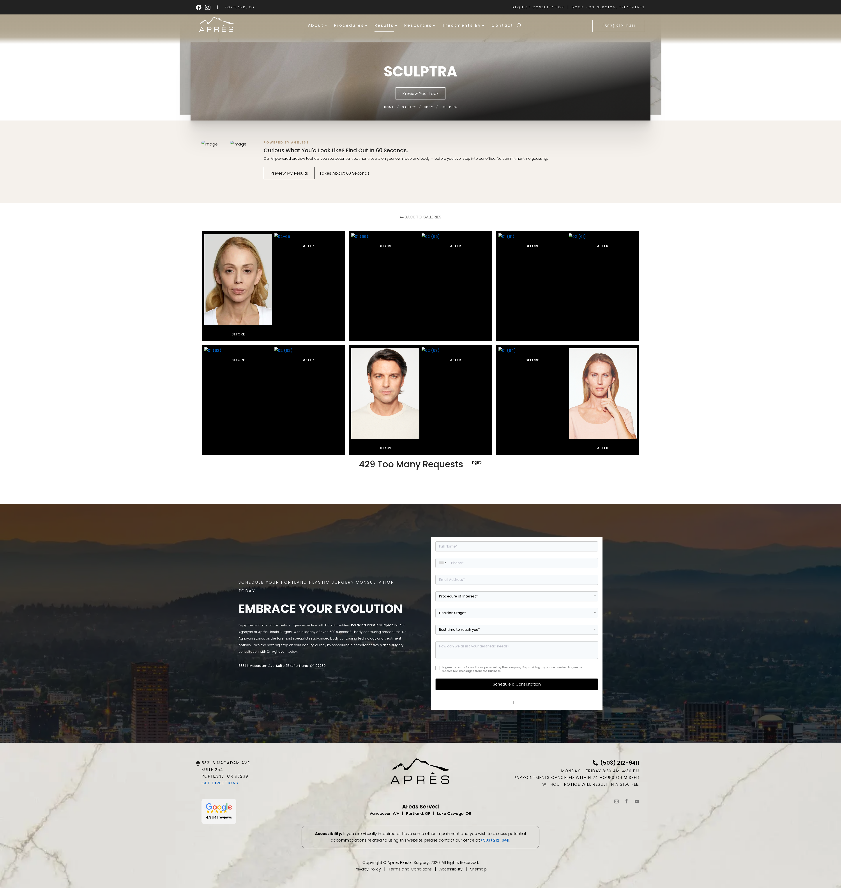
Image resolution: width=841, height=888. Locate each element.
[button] (218, 811)
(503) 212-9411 (618, 26)
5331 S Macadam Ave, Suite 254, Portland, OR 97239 (282, 665)
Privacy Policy (498, 702)
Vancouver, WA (384, 813)
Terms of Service (531, 702)
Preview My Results (289, 173)
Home (389, 107)
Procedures (349, 25)
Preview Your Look (420, 93)
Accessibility (451, 869)
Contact (502, 25)
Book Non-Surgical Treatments (608, 7)
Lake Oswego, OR (454, 813)
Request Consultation (538, 7)
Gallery (409, 107)
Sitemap (478, 869)
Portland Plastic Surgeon (372, 625)
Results (384, 25)
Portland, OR (240, 7)
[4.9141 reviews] (218, 811)
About (316, 25)
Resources (418, 25)
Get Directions (220, 783)
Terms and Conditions (410, 869)
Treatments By (461, 25)
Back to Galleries (422, 217)
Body (428, 107)
